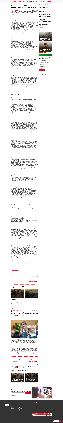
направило (21, 350)
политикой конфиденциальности (18, 394)
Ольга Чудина (15, 310)
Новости (23, 1)
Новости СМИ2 (3, 305)
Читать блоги (42, 52)
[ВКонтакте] (15, 315)
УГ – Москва (19, 409)
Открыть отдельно (41, 75)
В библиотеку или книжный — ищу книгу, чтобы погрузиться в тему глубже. (45, 66)
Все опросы (12, 274)
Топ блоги (41, 30)
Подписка (37, 1)
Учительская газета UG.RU (17, 10)
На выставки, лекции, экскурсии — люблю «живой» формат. (45, 64)
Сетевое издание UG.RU (20, 408)
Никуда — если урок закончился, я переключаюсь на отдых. (46, 68)
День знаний (23, 366)
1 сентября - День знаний (17, 366)
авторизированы (27, 300)
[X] (17, 315)
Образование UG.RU (14, 308)
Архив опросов (41, 76)
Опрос (40, 54)
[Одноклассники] (16, 315)
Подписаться (33, 281)
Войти (50, 1)
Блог (27, 1)
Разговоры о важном (29, 366)
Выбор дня (12, 407)
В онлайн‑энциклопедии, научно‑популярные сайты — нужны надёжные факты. (45, 62)
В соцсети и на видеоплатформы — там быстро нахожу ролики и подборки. (22, 265)
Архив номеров (31, 1)
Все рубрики (12, 413)
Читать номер (26, 4)
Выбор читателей (44, 4)
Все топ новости (41, 27)
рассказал (29, 348)
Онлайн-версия (19, 414)
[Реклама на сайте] (60, 421)
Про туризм (12, 408)
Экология (12, 406)
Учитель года (12, 409)
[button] (13, 303)
